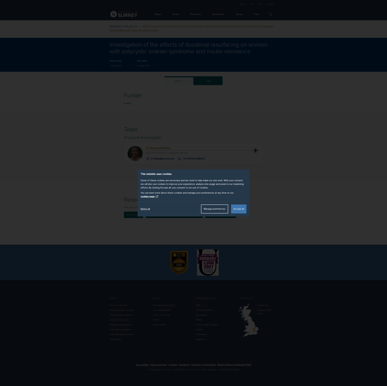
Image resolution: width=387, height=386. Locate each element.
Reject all (145, 208)
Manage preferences (214, 208)
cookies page (148, 196)
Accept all (239, 208)
